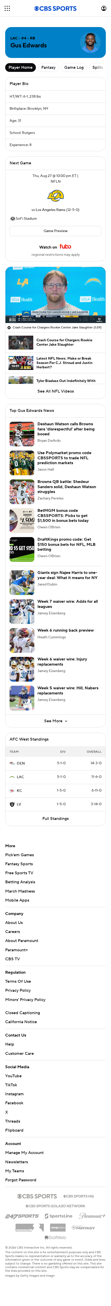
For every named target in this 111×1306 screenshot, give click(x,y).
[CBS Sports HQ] (78, 1195)
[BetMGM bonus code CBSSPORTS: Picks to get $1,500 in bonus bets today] (22, 520)
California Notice (21, 1021)
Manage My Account (24, 1152)
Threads (12, 1121)
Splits (97, 67)
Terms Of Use (18, 981)
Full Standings (55, 818)
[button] (7, 8)
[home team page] (55, 196)
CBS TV (12, 959)
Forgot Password (20, 1180)
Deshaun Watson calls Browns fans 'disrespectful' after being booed (66, 428)
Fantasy (48, 67)
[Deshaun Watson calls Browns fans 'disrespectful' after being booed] (22, 434)
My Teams (14, 1171)
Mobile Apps (17, 900)
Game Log (74, 67)
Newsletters (16, 1162)
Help (9, 1044)
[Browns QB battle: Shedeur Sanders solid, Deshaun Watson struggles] (22, 491)
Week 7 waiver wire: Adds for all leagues (67, 604)
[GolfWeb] (55, 1237)
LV (19, 804)
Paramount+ (16, 950)
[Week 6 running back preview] (22, 640)
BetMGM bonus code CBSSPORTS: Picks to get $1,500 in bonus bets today (63, 515)
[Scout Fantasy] (84, 1227)
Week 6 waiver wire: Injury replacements (62, 662)
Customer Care (19, 1053)
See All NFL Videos (55, 391)
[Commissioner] (29, 1225)
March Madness (20, 891)
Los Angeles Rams (50, 210)
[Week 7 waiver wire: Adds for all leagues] (22, 611)
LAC (20, 777)
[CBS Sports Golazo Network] (55, 1205)
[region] (55, 295)
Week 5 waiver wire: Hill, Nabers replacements (67, 690)
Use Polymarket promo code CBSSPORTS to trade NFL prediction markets (64, 457)
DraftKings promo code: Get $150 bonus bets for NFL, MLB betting (66, 544)
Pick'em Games (19, 855)
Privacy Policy (18, 990)
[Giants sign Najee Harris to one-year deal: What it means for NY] (22, 582)
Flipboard (14, 1130)
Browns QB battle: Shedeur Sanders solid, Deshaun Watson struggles (66, 486)
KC (19, 790)
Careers (12, 931)
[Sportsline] (59, 1215)
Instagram (14, 1094)
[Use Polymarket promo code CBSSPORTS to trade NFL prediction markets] (22, 463)
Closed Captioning (22, 1012)
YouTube (13, 1076)
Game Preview (56, 231)
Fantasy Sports (19, 864)
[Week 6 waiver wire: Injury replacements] (22, 669)
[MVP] (58, 1225)
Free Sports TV (19, 873)
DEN (21, 763)
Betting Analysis (20, 882)
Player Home (21, 67)
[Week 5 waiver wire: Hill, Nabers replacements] (22, 698)
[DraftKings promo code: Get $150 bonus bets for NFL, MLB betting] (22, 549)
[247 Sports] (22, 1215)
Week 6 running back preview (65, 630)
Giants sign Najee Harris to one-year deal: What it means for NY (67, 575)
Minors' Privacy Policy (25, 999)
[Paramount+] (92, 1214)
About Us (14, 922)
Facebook (14, 1103)
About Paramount (21, 940)
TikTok (11, 1085)
